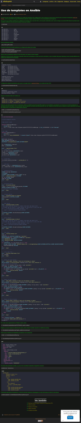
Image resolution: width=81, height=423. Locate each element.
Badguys (66, 1)
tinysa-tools (73, 1)
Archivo (51, 1)
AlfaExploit (4, 5)
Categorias (45, 1)
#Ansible (17, 14)
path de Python (35, 83)
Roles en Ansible (32, 406)
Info (55, 1)
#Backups (21, 14)
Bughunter (60, 1)
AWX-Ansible (31, 404)
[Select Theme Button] (40, 1)
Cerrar (63, 420)
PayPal (70, 417)
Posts (9, 5)
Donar (78, 1)
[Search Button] (34, 1)
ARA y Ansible (32, 408)
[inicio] (1, 1)
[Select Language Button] (37, 1)
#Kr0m (25, 14)
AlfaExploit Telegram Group (40, 418)
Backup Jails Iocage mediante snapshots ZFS (40, 403)
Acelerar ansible (32, 410)
